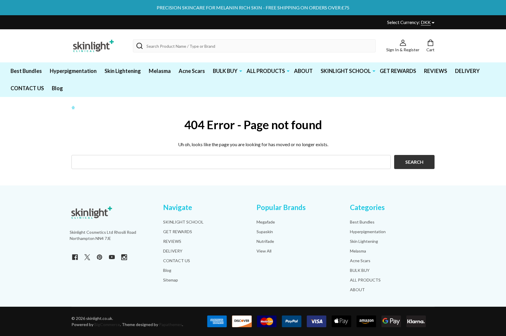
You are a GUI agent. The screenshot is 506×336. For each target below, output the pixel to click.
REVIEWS (435, 71)
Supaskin (265, 231)
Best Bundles (26, 71)
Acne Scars (192, 71)
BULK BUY (225, 71)
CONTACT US (27, 88)
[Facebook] (75, 257)
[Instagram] (124, 257)
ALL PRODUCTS (266, 71)
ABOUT (303, 71)
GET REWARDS (398, 71)
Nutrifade (265, 241)
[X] (87, 257)
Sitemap (170, 279)
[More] (240, 70)
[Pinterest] (99, 257)
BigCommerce (107, 324)
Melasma (160, 71)
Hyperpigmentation (73, 71)
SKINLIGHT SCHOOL (346, 71)
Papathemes (170, 324)
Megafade (266, 221)
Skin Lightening (123, 71)
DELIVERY (467, 71)
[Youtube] (112, 257)
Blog (57, 88)
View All (264, 250)
